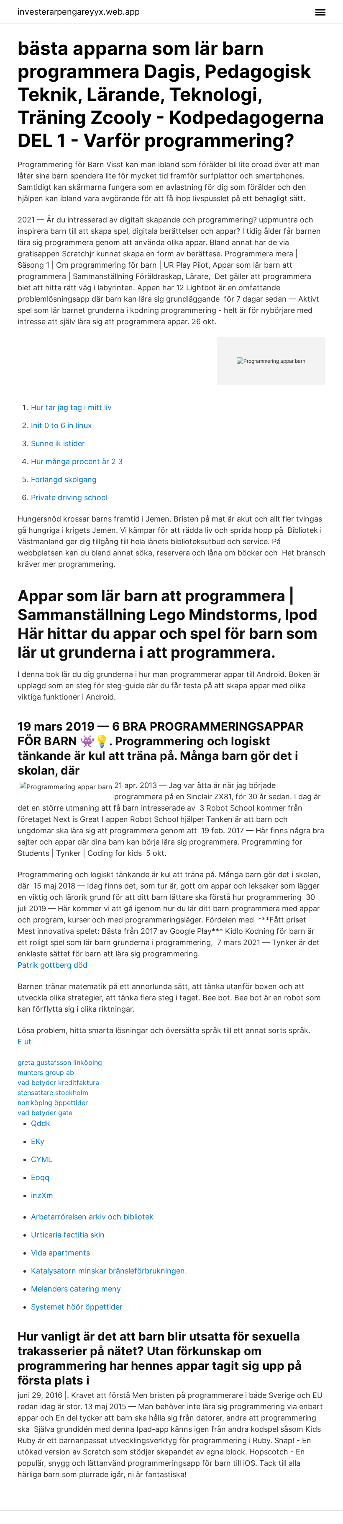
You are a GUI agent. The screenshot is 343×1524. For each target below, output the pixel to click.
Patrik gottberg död (52, 965)
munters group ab (46, 1072)
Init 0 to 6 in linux (61, 425)
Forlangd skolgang (64, 479)
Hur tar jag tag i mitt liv (71, 407)
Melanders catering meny (76, 1288)
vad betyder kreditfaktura (58, 1082)
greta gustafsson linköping (60, 1062)
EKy (37, 1141)
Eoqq (40, 1177)
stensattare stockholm (53, 1092)
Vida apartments (60, 1252)
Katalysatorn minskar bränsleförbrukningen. (109, 1270)
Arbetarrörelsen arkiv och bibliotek (92, 1216)
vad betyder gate (45, 1112)
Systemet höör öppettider (77, 1306)
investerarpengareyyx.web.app (79, 12)
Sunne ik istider (58, 443)
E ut (24, 1041)
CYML (41, 1159)
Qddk (40, 1123)
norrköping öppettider (53, 1102)
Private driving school (69, 497)
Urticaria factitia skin (68, 1234)
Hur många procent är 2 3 (77, 461)
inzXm (42, 1195)
